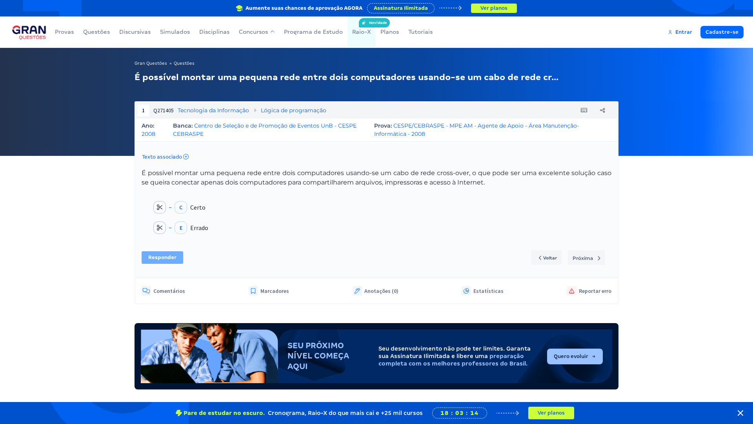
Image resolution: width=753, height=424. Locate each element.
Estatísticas (488, 290)
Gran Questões (151, 63)
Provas (64, 32)
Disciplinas (214, 32)
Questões (96, 32)
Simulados (175, 32)
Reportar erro (595, 290)
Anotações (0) (381, 290)
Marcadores (274, 290)
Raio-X (361, 28)
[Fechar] (740, 413)
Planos (389, 32)
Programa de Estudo (313, 32)
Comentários (169, 290)
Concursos (253, 32)
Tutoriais (420, 32)
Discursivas (135, 32)
